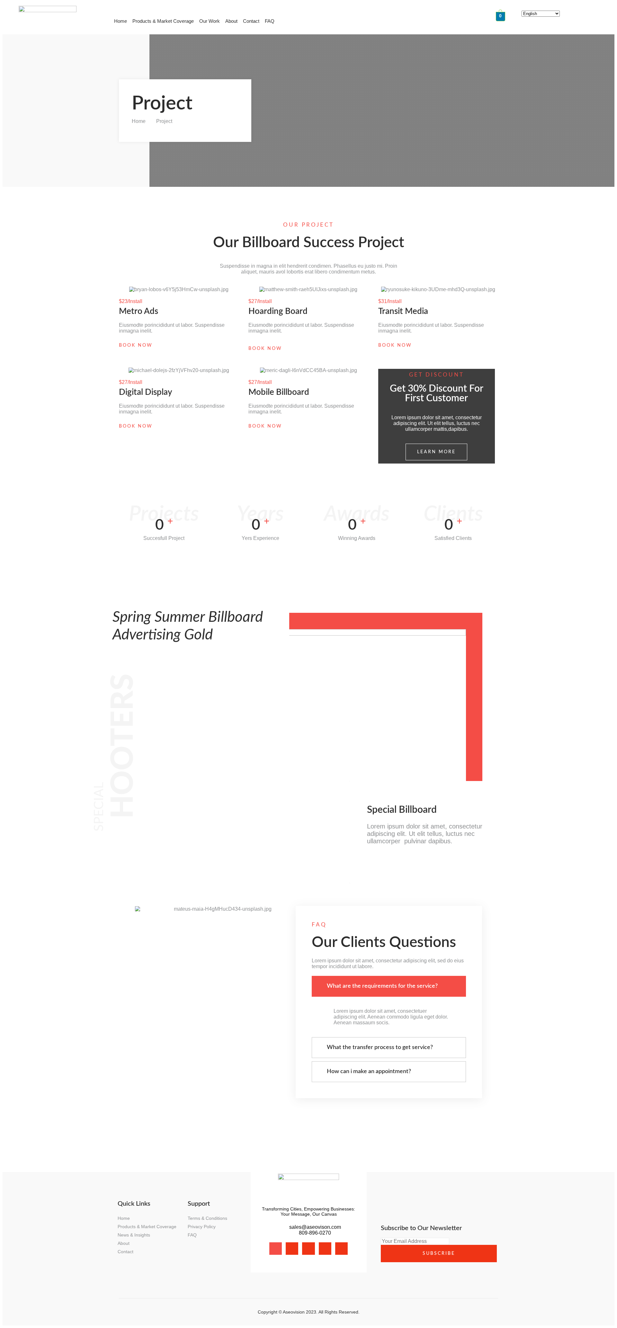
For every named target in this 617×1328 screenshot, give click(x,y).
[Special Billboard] (368, 859)
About (231, 21)
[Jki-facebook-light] (275, 1248)
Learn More (436, 452)
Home (120, 21)
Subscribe (439, 1253)
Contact (251, 21)
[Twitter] (308, 1248)
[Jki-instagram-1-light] (292, 1248)
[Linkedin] (325, 1248)
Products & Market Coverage (163, 21)
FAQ (269, 21)
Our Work (209, 21)
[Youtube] (341, 1248)
